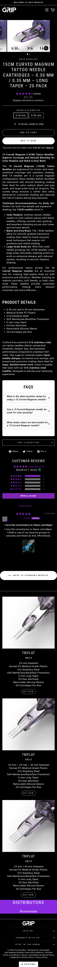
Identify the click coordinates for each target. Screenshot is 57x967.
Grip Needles (28, 59)
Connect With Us (28, 938)
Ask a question (28, 442)
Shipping (17, 100)
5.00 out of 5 (36, 466)
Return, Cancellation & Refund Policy (38, 955)
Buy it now (28, 141)
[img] (23, 514)
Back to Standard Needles (30, 575)
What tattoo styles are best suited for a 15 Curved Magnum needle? (27, 424)
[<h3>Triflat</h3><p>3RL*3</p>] (28, 724)
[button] (23, 93)
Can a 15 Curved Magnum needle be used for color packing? (27, 411)
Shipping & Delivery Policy (22, 957)
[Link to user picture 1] (28, 546)
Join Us (28, 931)
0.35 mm (36, 115)
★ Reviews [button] (28, 964)
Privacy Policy (41, 957)
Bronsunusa (28, 911)
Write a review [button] (29, 495)
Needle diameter (28, 110)
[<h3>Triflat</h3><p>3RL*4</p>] (28, 826)
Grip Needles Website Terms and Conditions (24, 952)
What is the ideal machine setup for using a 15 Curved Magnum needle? (26, 398)
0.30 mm (21, 115)
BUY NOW (28, 691)
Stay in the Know (27, 944)
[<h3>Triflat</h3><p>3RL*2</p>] (28, 623)
